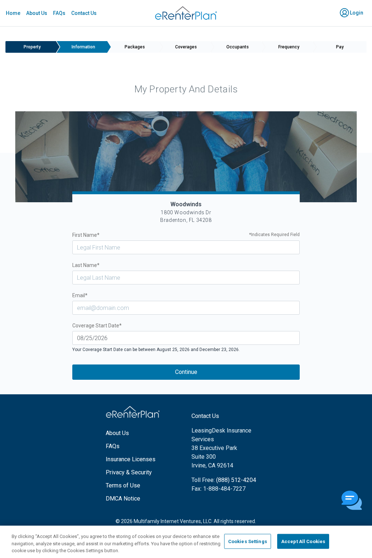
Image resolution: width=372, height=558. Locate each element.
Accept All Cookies (303, 541)
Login (356, 13)
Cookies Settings (247, 541)
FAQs (59, 13)
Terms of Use (123, 485)
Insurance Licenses (130, 459)
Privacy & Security (129, 472)
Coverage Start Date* (97, 325)
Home (13, 13)
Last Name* (86, 265)
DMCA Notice (123, 498)
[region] (186, 542)
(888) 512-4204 (236, 480)
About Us (36, 13)
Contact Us (84, 13)
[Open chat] (351, 501)
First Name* (186, 235)
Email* (80, 295)
